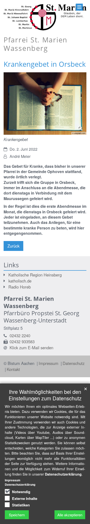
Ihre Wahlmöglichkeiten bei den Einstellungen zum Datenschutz (45, 394)
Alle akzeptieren (69, 514)
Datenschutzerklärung (63, 474)
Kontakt (13, 369)
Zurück (13, 246)
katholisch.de (19, 281)
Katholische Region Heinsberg (35, 275)
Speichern (17, 514)
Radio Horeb (19, 287)
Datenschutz (73, 363)
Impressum (49, 363)
